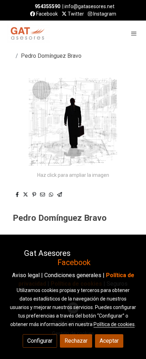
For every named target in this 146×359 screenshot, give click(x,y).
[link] (28, 33)
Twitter (75, 14)
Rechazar (76, 340)
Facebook (46, 14)
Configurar (39, 340)
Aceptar (109, 340)
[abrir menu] (134, 33)
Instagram (104, 14)
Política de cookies (114, 324)
